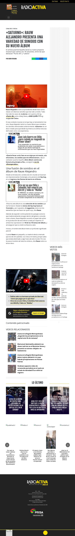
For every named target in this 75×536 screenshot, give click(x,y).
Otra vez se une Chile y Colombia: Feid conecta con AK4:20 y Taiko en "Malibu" (27, 302)
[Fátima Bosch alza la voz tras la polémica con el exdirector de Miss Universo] (24, 439)
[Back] (36, 533)
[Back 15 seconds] (41, 533)
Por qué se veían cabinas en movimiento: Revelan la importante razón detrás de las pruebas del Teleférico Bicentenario (10, 457)
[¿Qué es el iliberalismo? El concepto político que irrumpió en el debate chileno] (64, 439)
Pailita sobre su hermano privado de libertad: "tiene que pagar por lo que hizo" (27, 297)
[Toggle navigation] (8, 17)
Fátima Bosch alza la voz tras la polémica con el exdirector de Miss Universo (24, 454)
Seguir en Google (38, 313)
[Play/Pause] (45, 533)
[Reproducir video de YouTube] (26, 96)
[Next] (54, 533)
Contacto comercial (37, 496)
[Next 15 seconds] (50, 533)
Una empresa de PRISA (37, 511)
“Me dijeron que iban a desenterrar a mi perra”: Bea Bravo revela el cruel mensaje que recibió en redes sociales (51, 455)
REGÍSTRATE (64, 1)
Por (11, 59)
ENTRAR (55, 1)
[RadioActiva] (33, 7)
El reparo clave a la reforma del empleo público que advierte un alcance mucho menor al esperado (37, 455)
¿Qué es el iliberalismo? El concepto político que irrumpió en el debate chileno (64, 454)
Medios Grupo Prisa (37, 515)
